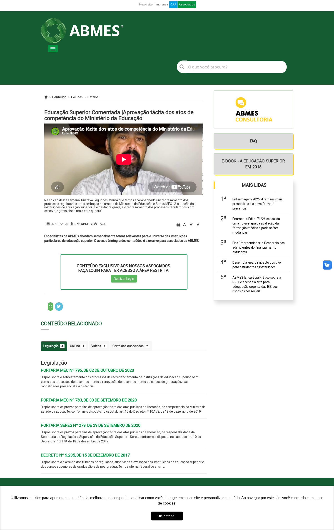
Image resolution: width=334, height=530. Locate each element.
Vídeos (98, 346)
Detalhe (93, 97)
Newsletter (146, 4)
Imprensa (162, 4)
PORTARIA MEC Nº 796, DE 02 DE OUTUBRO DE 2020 (87, 370)
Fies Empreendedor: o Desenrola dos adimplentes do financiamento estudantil (258, 247)
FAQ (253, 141)
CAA (173, 4)
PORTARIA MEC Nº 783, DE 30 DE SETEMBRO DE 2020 (89, 400)
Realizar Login (124, 278)
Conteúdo (59, 97)
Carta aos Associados (130, 346)
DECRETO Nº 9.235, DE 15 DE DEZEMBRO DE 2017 (85, 455)
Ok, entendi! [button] (167, 516)
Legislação (53, 346)
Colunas (77, 97)
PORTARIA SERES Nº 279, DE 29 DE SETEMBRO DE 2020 (90, 425)
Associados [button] (187, 4)
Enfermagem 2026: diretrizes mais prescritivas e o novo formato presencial (257, 203)
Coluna (77, 346)
